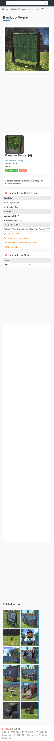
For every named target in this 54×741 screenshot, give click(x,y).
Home (5, 9)
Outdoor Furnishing (18, 9)
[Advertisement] (27, 103)
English (47, 8)
